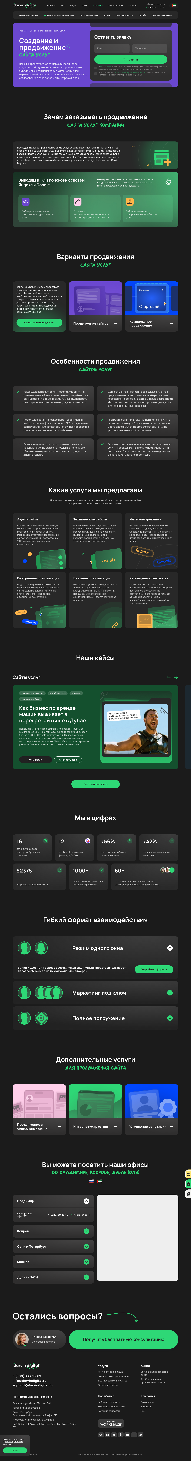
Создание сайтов (124, 15)
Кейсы (84, 5)
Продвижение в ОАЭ (162, 15)
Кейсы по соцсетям (109, 1410)
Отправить (131, 59)
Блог (63, 5)
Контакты (132, 5)
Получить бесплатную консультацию (123, 1339)
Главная (23, 31)
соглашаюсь (106, 66)
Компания (49, 5)
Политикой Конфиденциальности (129, 72)
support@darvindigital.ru (33, 1385)
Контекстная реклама (110, 1371)
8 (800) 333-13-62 (154, 4)
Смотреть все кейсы (96, 784)
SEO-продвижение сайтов (112, 1380)
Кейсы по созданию (109, 1402)
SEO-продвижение (89, 15)
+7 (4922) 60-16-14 (57, 1214)
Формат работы (115, 5)
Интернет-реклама (28, 15)
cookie (21, 1439)
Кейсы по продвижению (111, 1406)
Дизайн (142, 15)
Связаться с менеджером (39, 322)
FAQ (143, 1410)
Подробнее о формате (154, 969)
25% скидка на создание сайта (154, 1373)
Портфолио (106, 1396)
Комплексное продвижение (60, 15)
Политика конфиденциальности (127, 1454)
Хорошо (15, 1450)
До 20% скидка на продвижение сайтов (153, 1381)
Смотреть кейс (68, 759)
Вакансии (146, 1406)
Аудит (107, 15)
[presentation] (169, 677)
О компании (147, 1402)
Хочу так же (36, 759)
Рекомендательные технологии (93, 1454)
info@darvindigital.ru (29, 1381)
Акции (73, 5)
